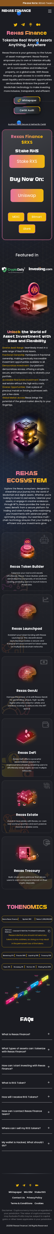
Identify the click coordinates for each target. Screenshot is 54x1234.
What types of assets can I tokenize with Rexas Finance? (23, 1050)
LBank (27, 229)
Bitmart (37, 217)
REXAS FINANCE (16, 11)
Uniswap (27, 195)
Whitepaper (15, 1192)
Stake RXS (27, 161)
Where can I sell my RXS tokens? (21, 1128)
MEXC (16, 217)
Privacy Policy (34, 1197)
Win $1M (28, 1192)
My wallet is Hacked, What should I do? (23, 1144)
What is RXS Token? (14, 1083)
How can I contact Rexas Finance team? (22, 1112)
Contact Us (18, 1197)
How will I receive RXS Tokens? (20, 1097)
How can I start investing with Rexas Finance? (23, 1067)
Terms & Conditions (21, 1203)
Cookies (39, 1203)
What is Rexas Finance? (16, 1034)
